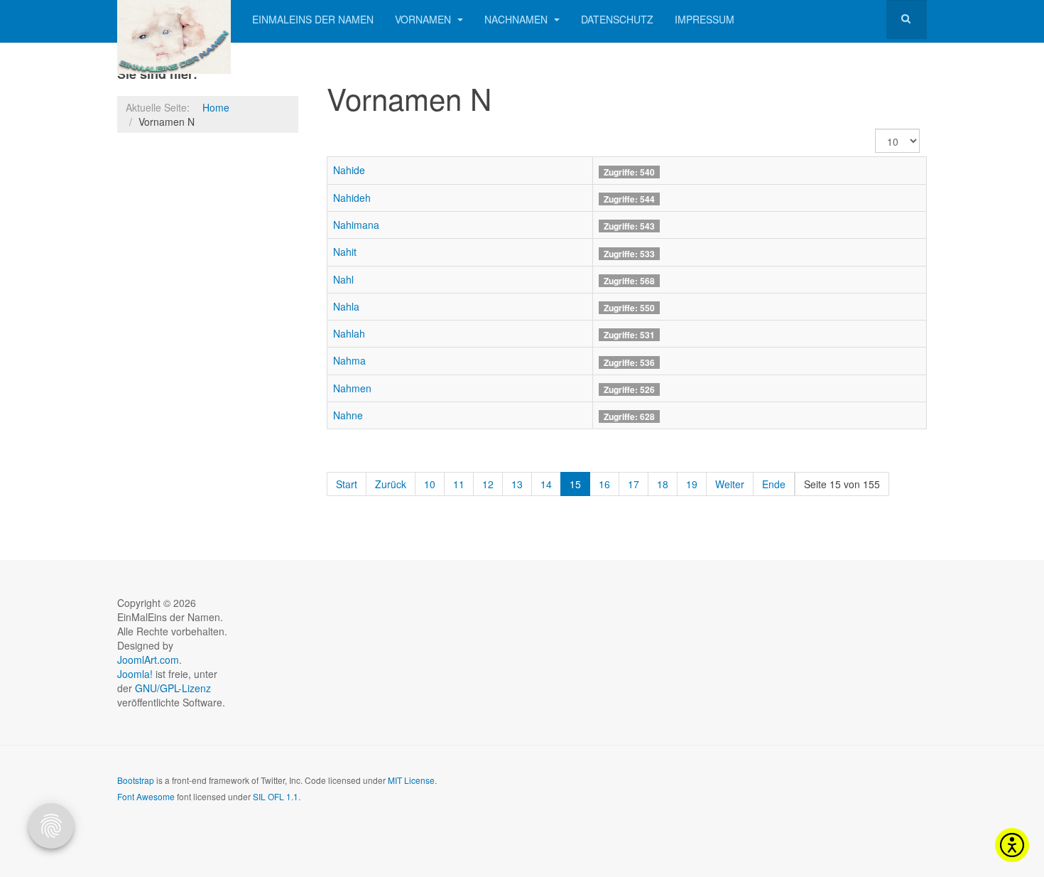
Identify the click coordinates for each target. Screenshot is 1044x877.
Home (215, 107)
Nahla (346, 306)
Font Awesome (146, 796)
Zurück (390, 484)
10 (429, 484)
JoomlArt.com (148, 659)
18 (662, 484)
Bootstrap (135, 780)
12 (488, 484)
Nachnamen (517, 19)
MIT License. (412, 780)
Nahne (348, 415)
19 (691, 484)
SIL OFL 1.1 (275, 796)
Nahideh (352, 197)
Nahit (345, 251)
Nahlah (349, 333)
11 (458, 484)
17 (633, 484)
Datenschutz (617, 19)
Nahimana (356, 224)
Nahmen (352, 388)
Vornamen (424, 19)
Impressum (704, 19)
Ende (773, 484)
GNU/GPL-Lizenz (173, 688)
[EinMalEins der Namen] (174, 19)
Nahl (343, 279)
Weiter (729, 484)
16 (604, 484)
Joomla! (135, 674)
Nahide (349, 170)
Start (346, 484)
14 (546, 484)
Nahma (349, 360)
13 (517, 484)
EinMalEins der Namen (313, 19)
